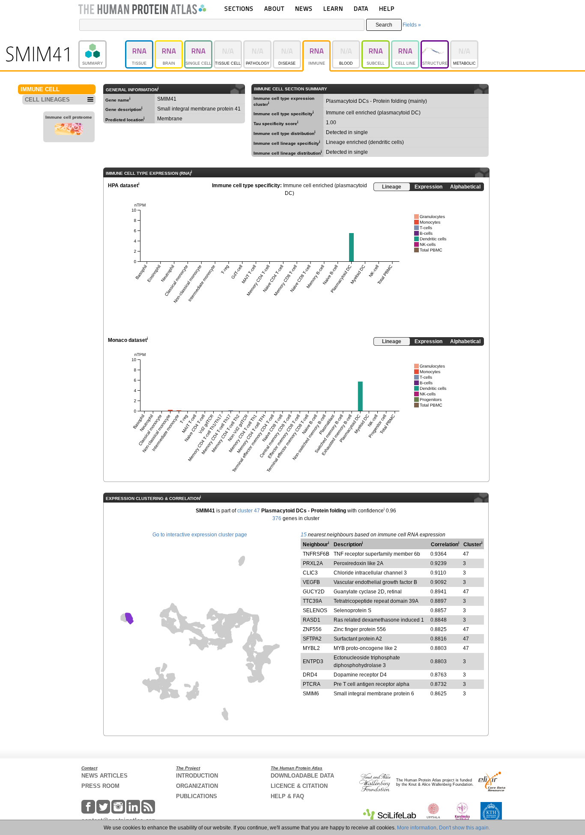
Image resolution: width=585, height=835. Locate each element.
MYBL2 (311, 648)
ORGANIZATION (197, 786)
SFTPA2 (312, 639)
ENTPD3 (313, 661)
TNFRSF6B (316, 554)
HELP (386, 8)
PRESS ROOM (100, 786)
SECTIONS (239, 8)
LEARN (333, 8)
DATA (361, 8)
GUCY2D (314, 592)
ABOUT (274, 8)
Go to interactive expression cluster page (199, 535)
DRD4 (310, 675)
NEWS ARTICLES (104, 775)
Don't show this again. (464, 828)
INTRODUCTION (197, 775)
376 (276, 518)
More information (416, 828)
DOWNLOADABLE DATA (302, 775)
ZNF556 (312, 629)
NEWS (304, 8)
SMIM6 (311, 694)
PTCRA (311, 684)
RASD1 (311, 620)
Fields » (412, 25)
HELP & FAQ (287, 796)
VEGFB (311, 582)
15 (304, 535)
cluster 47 (248, 511)
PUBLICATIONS (196, 796)
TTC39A (312, 601)
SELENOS (315, 611)
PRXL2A (313, 563)
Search (384, 25)
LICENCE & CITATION (299, 786)
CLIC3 (310, 573)
